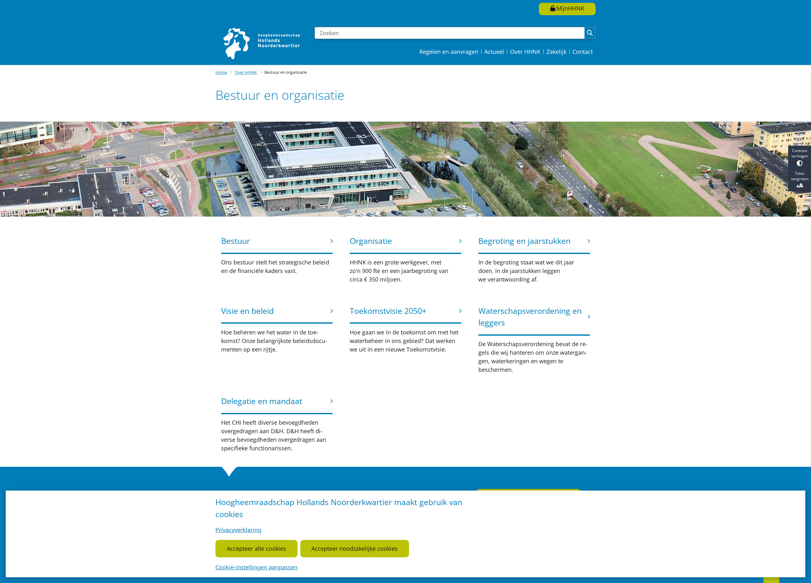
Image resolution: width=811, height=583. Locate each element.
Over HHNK (246, 72)
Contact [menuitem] (582, 51)
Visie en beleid (247, 310)
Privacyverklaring (238, 530)
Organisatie (371, 240)
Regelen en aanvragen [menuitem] (448, 51)
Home (221, 72)
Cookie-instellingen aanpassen (256, 567)
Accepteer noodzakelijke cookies (354, 548)
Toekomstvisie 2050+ (388, 310)
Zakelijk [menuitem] (556, 51)
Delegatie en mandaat (261, 401)
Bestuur (235, 240)
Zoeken (589, 33)
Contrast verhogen (799, 153)
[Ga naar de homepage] (262, 43)
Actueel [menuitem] (494, 51)
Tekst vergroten (799, 176)
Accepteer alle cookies (256, 548)
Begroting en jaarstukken (524, 240)
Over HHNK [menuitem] (525, 51)
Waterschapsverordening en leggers (530, 316)
